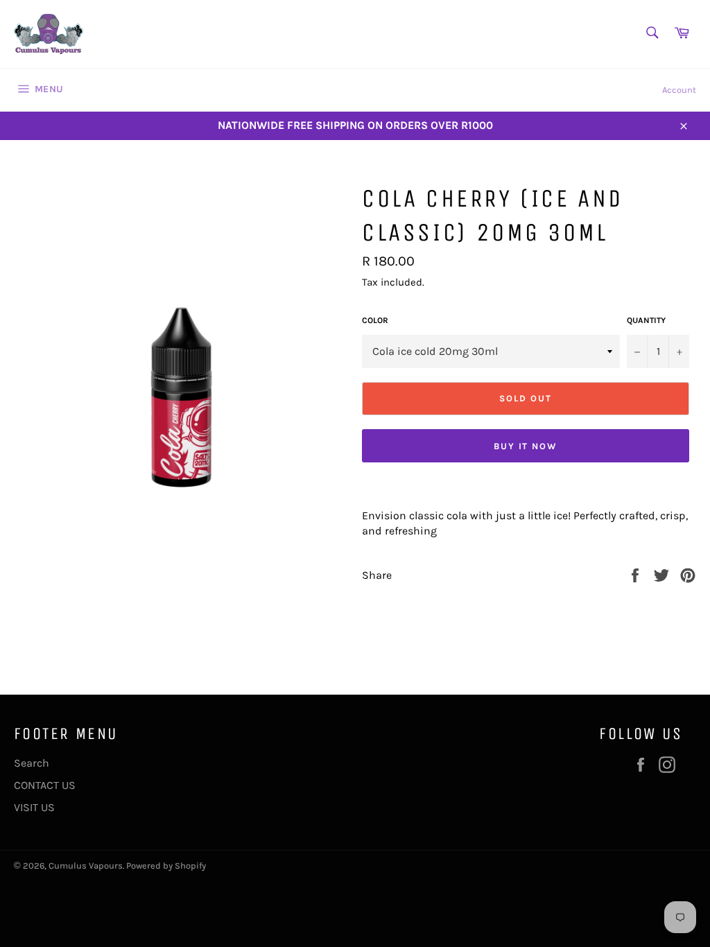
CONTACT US (45, 785)
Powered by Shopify (166, 865)
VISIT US (34, 807)
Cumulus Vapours (86, 865)
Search (31, 763)
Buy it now (526, 446)
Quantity (646, 320)
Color (375, 320)
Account (679, 90)
